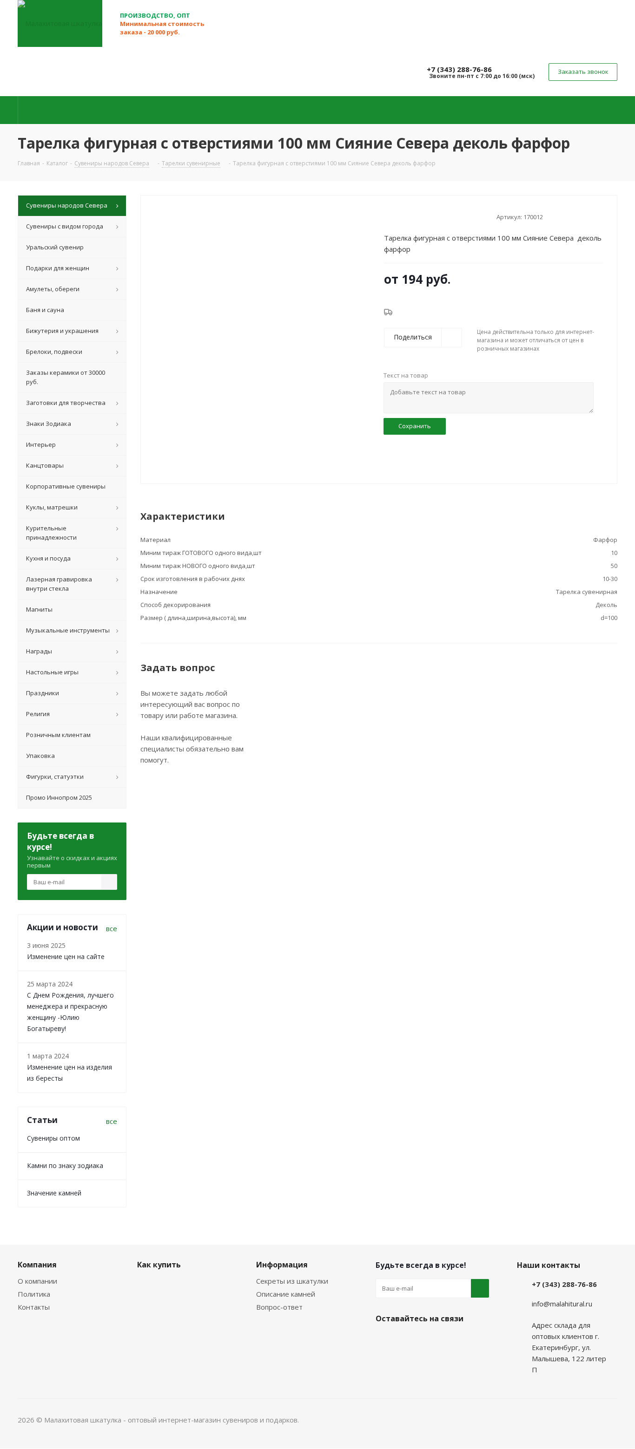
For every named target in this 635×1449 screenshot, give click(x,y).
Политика (34, 1294)
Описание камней (285, 1294)
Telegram (408, 1340)
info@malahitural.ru (562, 1303)
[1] (388, 216)
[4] (414, 216)
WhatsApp (431, 1340)
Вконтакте (385, 1340)
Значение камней (54, 1192)
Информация (282, 1265)
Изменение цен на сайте (66, 956)
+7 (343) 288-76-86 (459, 69)
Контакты (34, 1307)
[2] (397, 216)
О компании (37, 1281)
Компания (37, 1265)
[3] (406, 216)
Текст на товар (406, 375)
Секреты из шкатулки (292, 1281)
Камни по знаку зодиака (65, 1165)
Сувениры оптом (53, 1138)
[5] (423, 216)
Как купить (159, 1265)
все (111, 928)
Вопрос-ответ (279, 1307)
